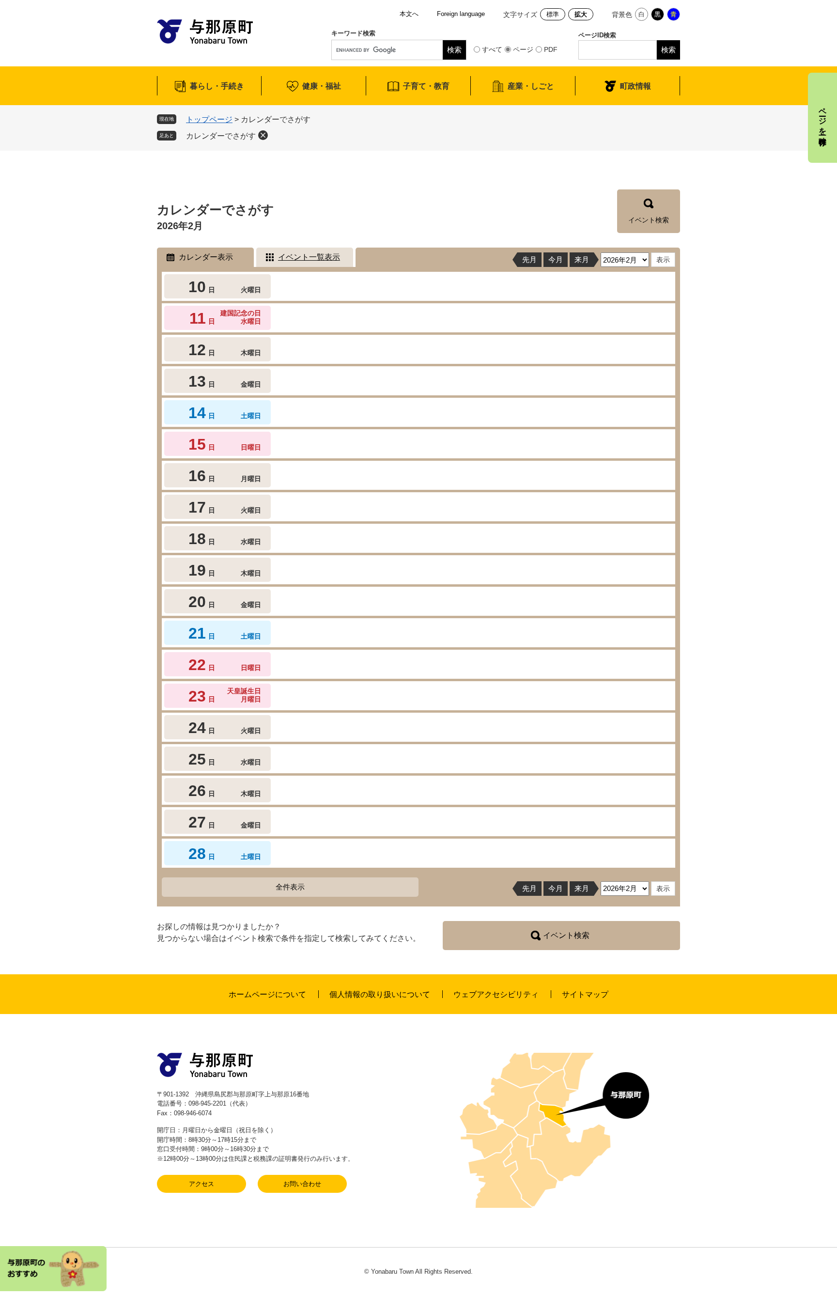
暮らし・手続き (217, 86)
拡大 (580, 14)
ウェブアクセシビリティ (496, 994)
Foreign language (461, 13)
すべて (492, 49)
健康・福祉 (321, 86)
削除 (263, 135)
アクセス (201, 1183)
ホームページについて (267, 994)
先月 (529, 259)
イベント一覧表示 (309, 257)
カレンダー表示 (206, 257)
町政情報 (635, 86)
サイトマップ (585, 994)
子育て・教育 (426, 86)
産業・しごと (531, 86)
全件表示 (290, 887)
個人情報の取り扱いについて (379, 994)
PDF (551, 49)
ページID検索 (597, 35)
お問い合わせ (302, 1183)
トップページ (209, 119)
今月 (555, 259)
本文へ (409, 13)
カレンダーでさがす (221, 136)
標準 (552, 14)
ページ (523, 49)
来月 (581, 259)
